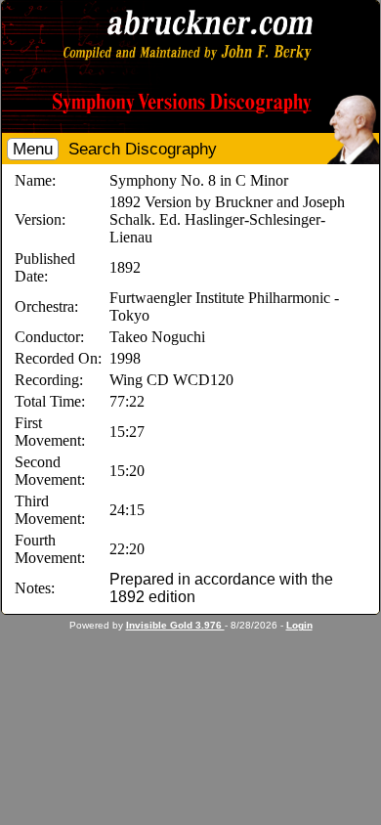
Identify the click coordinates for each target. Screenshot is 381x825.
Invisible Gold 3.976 (175, 625)
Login (299, 625)
